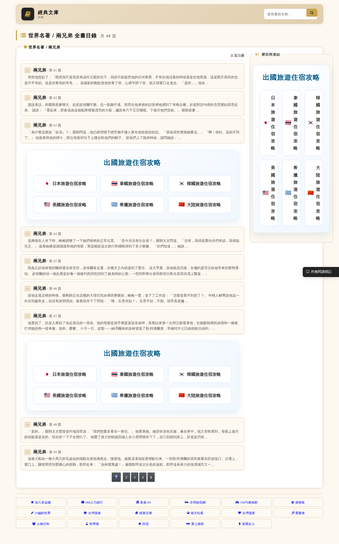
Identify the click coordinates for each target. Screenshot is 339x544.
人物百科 (43, 524)
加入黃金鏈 (43, 502)
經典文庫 (145, 513)
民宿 (145, 524)
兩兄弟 (47, 70)
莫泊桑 (239, 55)
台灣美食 (94, 513)
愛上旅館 (197, 524)
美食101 (145, 502)
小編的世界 (43, 513)
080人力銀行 (94, 502)
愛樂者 (300, 513)
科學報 (94, 524)
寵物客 (300, 502)
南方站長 (197, 513)
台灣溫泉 (248, 513)
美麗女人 (248, 524)
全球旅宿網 (198, 502)
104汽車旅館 (249, 502)
